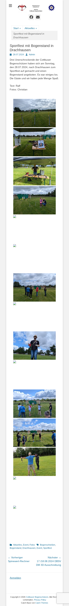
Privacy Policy (40, 600)
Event (25, 545)
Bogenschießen (47, 545)
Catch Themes (41, 603)
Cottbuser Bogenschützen (37, 597)
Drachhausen (29, 548)
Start (17, 28)
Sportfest (47, 548)
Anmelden (15, 577)
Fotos (32, 545)
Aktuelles (31, 28)
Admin (32, 54)
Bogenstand (15, 548)
